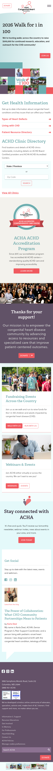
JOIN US (45, 55)
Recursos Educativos (10, 720)
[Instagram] (7, 671)
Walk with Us (14, 425)
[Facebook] (3, 671)
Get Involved (7, 723)
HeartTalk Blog (8, 733)
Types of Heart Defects (14, 119)
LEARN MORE (26, 270)
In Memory (6, 726)
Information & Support (11, 716)
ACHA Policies (8, 740)
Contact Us (6, 737)
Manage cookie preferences (13, 744)
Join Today (26, 540)
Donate (7, 5)
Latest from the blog (12, 604)
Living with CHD (11, 125)
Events (24, 485)
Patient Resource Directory (17, 132)
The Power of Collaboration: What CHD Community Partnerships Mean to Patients (26, 614)
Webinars (12, 485)
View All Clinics (10, 192)
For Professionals (9, 730)
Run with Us (31, 425)
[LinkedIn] (12, 671)
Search (26, 183)
